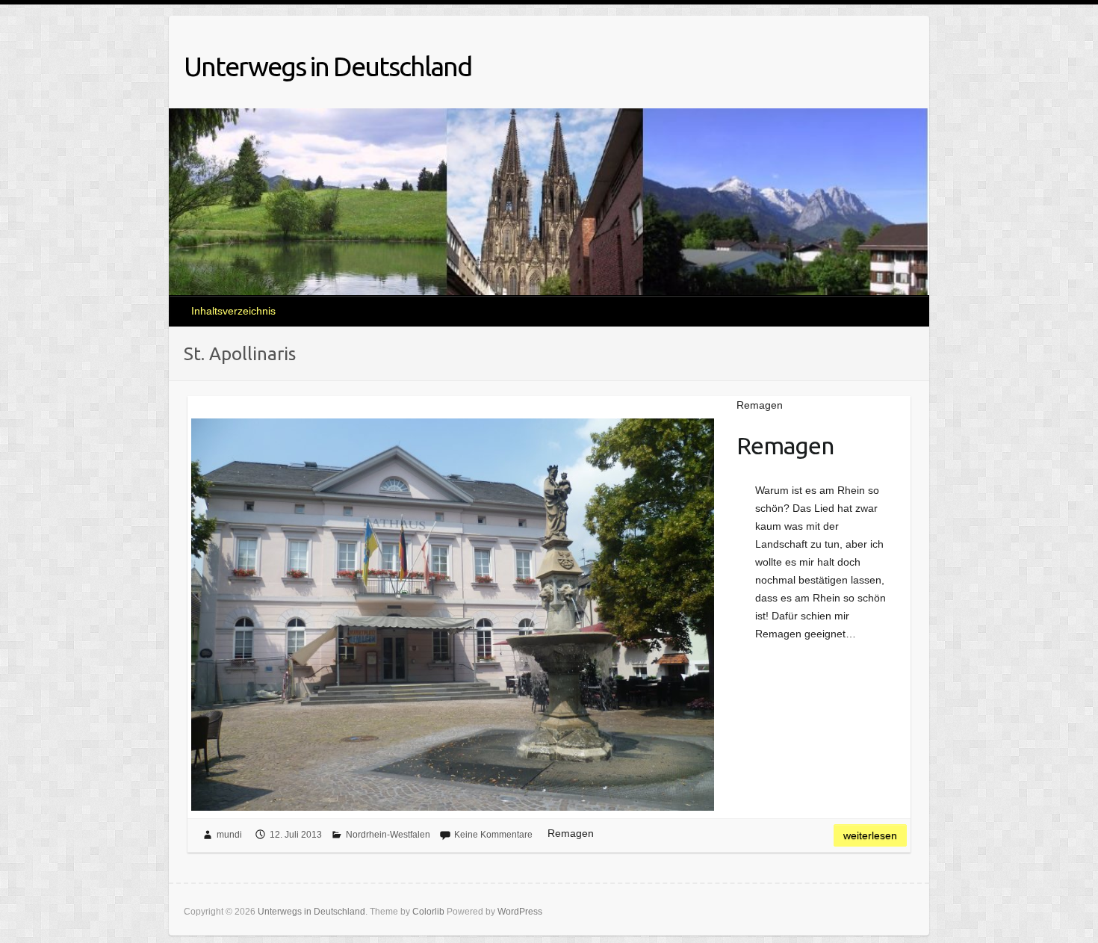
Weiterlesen (870, 835)
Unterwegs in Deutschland (327, 66)
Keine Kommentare (493, 834)
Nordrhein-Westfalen (388, 834)
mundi (229, 834)
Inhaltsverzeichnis (233, 311)
